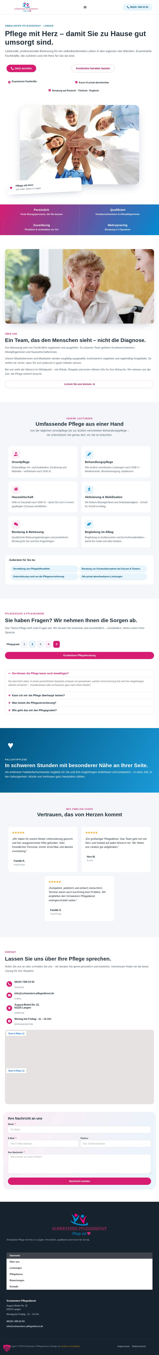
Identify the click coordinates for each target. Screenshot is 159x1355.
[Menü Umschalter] (85, 7)
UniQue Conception (70, 1346)
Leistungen (16, 1268)
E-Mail (11, 1138)
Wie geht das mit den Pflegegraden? (34, 710)
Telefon (84, 1138)
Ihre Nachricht (15, 1152)
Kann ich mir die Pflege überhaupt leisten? (38, 695)
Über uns (15, 1261)
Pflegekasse (16, 1274)
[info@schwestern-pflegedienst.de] (9, 995)
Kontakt (14, 1286)
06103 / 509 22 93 (24, 982)
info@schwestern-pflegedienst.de (34, 993)
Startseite (15, 1255)
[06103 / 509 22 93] (9, 984)
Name (11, 1124)
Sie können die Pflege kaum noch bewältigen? (40, 673)
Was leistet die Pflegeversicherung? (34, 702)
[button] (79, 673)
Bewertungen (17, 1280)
